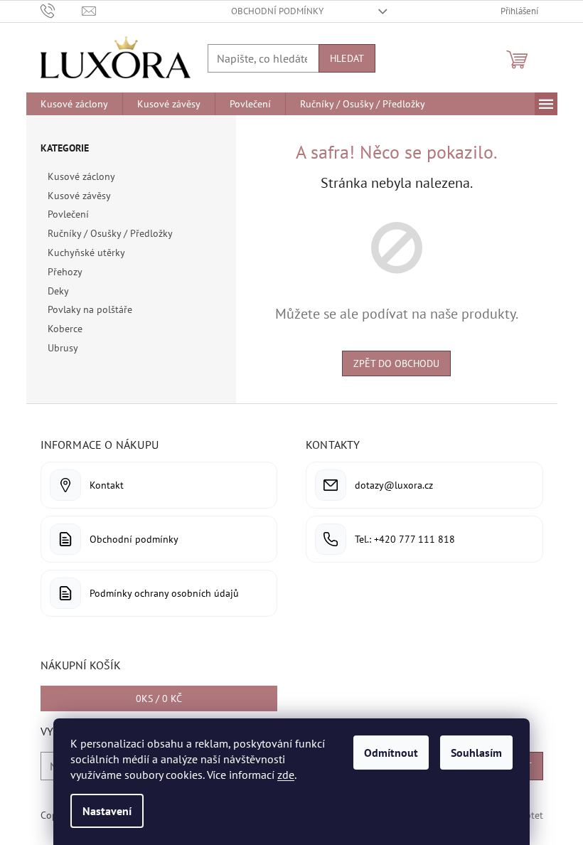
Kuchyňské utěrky (86, 252)
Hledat (347, 58)
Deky (58, 291)
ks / (159, 698)
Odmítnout (391, 752)
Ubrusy (62, 347)
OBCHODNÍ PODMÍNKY (277, 11)
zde (285, 774)
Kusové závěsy (79, 195)
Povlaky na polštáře (90, 309)
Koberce (65, 328)
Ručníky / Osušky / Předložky (110, 233)
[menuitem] (74, 103)
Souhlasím (476, 752)
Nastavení (107, 811)
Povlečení (68, 214)
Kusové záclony (81, 176)
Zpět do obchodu (396, 363)
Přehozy (65, 271)
